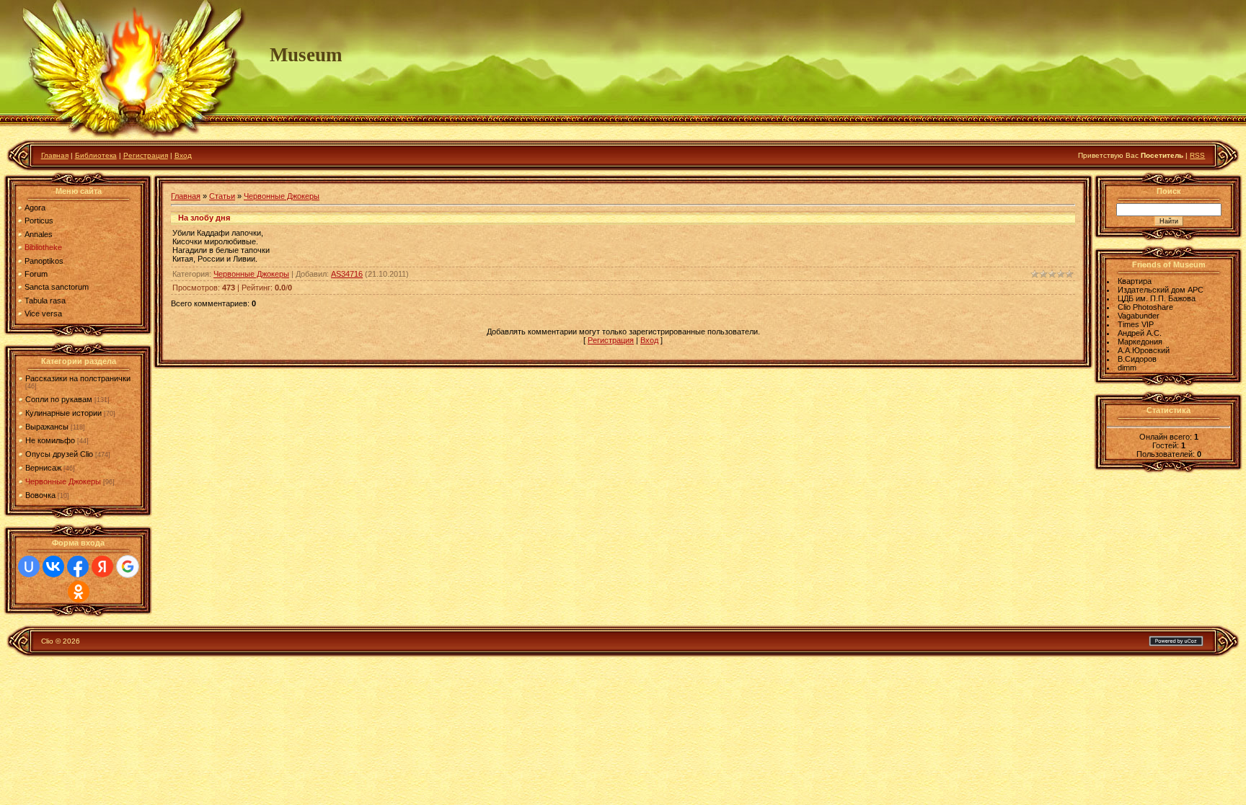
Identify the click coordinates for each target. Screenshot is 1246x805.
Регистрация (145, 155)
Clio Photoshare (1145, 307)
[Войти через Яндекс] (102, 566)
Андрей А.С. (1140, 333)
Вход (183, 155)
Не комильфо (50, 440)
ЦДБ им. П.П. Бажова (1157, 298)
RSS (1197, 155)
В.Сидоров (1137, 359)
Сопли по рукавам (58, 399)
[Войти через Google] (127, 566)
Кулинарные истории (63, 413)
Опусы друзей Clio (59, 454)
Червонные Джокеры (63, 481)
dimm (1127, 367)
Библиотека (96, 155)
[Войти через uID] (29, 566)
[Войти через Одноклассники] (78, 591)
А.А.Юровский (1144, 350)
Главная (55, 155)
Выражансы (47, 426)
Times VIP (1136, 324)
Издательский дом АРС (1160, 289)
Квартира (1135, 281)
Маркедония (1140, 341)
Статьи (222, 196)
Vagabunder (1138, 315)
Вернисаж (43, 467)
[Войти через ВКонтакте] (53, 566)
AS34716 (347, 274)
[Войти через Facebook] (78, 566)
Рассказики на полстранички (78, 378)
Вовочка (40, 495)
